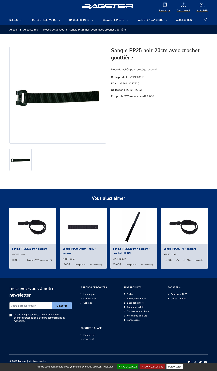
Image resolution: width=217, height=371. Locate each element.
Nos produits (132, 287)
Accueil (13, 29)
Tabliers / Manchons (150, 20)
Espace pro (89, 335)
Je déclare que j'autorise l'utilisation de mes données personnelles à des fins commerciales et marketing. (39, 317)
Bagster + (174, 287)
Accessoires (184, 20)
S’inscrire (62, 305)
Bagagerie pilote (113, 20)
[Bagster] (108, 7)
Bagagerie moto (79, 20)
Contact (87, 302)
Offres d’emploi (178, 298)
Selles (13, 20)
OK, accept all (128, 366)
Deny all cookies (153, 366)
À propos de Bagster (94, 287)
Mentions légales (37, 361)
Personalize (175, 366)
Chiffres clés (89, 298)
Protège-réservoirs (43, 20)
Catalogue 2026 (179, 294)
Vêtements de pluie (137, 315)
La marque (89, 294)
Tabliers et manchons (138, 311)
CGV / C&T (88, 339)
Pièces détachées (53, 29)
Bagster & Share (91, 328)
